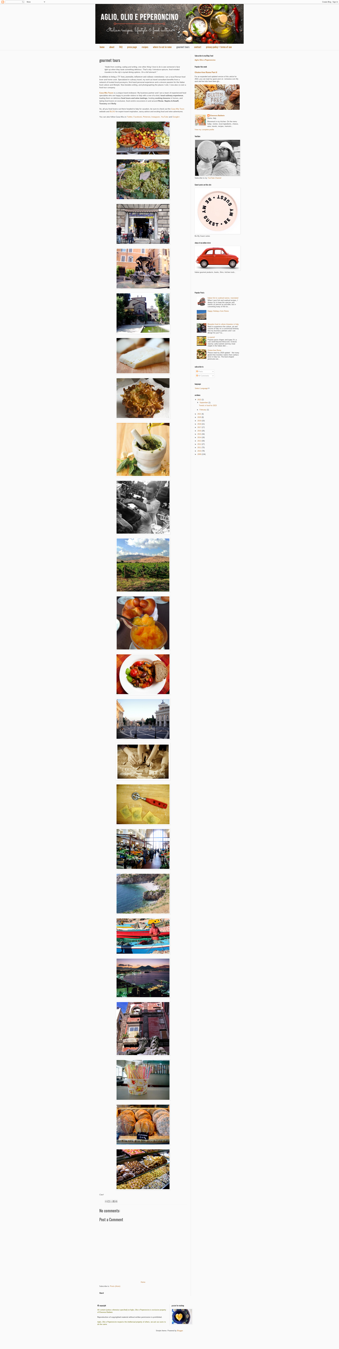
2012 (199, 444)
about (111, 47)
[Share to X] (111, 1201)
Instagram (155, 117)
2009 (199, 454)
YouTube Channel (214, 178)
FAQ (120, 47)
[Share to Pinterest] (116, 1201)
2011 (199, 447)
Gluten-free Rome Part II (206, 72)
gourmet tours (182, 47)
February (203, 410)
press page (132, 47)
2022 (199, 400)
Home (143, 1282)
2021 (199, 414)
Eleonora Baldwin (217, 116)
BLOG (112, 111)
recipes (145, 47)
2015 (199, 434)
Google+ (176, 117)
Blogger (180, 1331)
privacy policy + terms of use (219, 47)
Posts (200, 372)
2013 (199, 441)
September (204, 403)
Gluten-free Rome (214, 350)
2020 (199, 417)
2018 (199, 424)
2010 (199, 451)
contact (197, 47)
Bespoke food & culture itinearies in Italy (223, 324)
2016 (199, 431)
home (102, 47)
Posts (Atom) (115, 1286)
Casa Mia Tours (177, 109)
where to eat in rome (162, 47)
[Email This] (106, 1201)
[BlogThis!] (108, 1201)
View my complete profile (204, 130)
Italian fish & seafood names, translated (223, 298)
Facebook (137, 117)
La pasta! (211, 337)
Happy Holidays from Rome (218, 311)
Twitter (129, 117)
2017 (199, 427)
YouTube (164, 117)
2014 (199, 437)
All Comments (203, 376)
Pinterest (146, 117)
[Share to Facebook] (113, 1201)
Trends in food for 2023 (208, 405)
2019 (199, 421)
